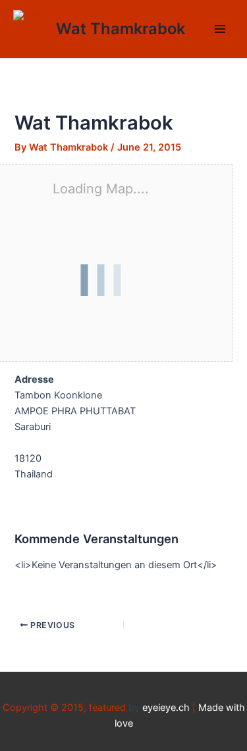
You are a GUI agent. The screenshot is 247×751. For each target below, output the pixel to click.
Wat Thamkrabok (120, 28)
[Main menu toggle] (220, 29)
